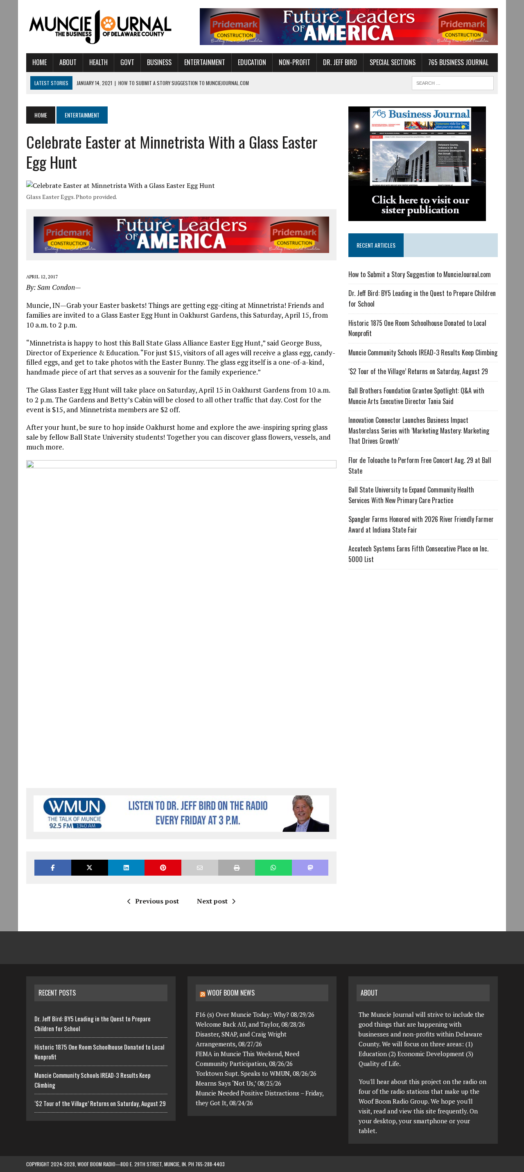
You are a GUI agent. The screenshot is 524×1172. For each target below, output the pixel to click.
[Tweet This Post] (89, 868)
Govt (127, 62)
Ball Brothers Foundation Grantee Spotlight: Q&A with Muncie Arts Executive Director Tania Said (416, 396)
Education (252, 62)
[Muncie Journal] (101, 26)
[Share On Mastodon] (310, 868)
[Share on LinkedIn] (126, 868)
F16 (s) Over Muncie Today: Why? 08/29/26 (255, 1014)
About (68, 62)
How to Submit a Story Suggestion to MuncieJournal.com (419, 274)
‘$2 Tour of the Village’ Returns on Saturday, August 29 (418, 371)
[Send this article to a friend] (199, 868)
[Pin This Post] (163, 868)
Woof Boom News (231, 993)
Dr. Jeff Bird (340, 62)
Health (98, 62)
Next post (212, 901)
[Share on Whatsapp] (273, 868)
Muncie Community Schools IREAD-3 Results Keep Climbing (422, 352)
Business (159, 62)
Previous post (157, 901)
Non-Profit (294, 62)
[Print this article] (236, 868)
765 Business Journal (458, 62)
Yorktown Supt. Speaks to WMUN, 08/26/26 (256, 1073)
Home (39, 62)
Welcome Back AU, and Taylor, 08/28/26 (250, 1024)
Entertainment (204, 62)
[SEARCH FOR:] (453, 82)
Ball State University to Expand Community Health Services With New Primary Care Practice (411, 495)
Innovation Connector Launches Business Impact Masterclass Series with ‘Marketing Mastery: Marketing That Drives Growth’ (418, 430)
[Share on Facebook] (52, 868)
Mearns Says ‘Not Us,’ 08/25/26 (238, 1083)
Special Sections (393, 62)
